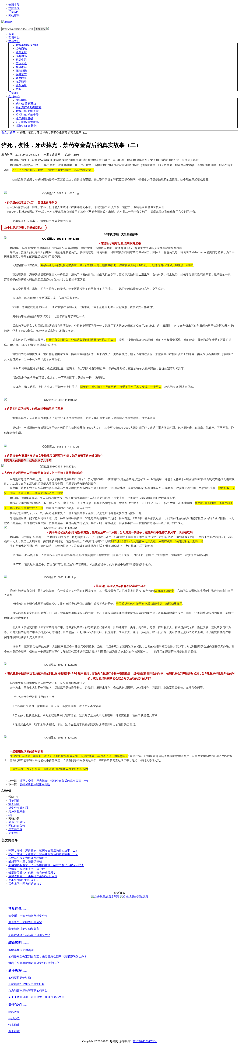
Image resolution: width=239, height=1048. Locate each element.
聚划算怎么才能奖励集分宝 (25, 922)
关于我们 (14, 832)
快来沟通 (14, 1024)
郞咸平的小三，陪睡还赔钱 (25, 861)
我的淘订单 (28, 107)
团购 (18, 89)
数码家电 (21, 67)
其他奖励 (14, 41)
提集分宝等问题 (18, 807)
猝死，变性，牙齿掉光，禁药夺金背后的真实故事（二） (43, 850)
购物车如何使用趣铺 (21, 950)
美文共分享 (8, 132)
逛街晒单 (21, 100)
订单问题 (14, 800)
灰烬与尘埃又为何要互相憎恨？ (28, 857)
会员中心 (14, 96)
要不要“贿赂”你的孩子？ (23, 879)
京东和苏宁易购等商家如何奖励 (28, 990)
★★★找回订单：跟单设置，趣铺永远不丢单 (36, 997)
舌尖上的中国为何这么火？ (25, 883)
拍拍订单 (27, 114)
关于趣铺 (14, 1031)
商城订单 (27, 111)
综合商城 (21, 48)
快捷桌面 (14, 8)
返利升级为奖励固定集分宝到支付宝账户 (33, 962)
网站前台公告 (16, 825)
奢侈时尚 (21, 78)
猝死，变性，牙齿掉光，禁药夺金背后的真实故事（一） (55, 780)
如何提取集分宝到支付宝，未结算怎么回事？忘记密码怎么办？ (47, 956)
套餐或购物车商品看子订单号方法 (29, 935)
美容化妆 (21, 63)
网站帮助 (14, 15)
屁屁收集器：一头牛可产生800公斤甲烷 (32, 876)
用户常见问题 (16, 811)
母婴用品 (21, 56)
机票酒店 (21, 85)
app (10, 814)
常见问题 (14, 804)
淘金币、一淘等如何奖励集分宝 (28, 915)
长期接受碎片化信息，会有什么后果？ (32, 872)
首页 (11, 34)
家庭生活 (21, 59)
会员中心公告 (16, 821)
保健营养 (21, 74)
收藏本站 (14, 4)
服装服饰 (21, 70)
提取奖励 (27, 125)
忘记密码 (27, 122)
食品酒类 (21, 81)
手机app (13, 92)
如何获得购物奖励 (19, 977)
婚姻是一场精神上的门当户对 (26, 868)
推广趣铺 (24, 118)
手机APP (13, 11)
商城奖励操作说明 (27, 45)
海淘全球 (21, 52)
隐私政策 (14, 1011)
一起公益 (14, 1018)
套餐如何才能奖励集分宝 (23, 928)
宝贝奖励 (14, 37)
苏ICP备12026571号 (145, 1041)
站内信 (26, 103)
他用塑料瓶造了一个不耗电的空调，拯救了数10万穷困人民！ (46, 865)
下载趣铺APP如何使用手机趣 (26, 984)
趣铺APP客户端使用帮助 (35, 784)
